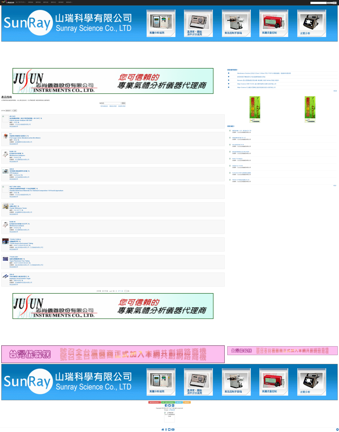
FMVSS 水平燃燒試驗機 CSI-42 (240, 180)
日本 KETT (17, 210)
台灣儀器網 (172, 410)
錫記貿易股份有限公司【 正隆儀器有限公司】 (29, 247)
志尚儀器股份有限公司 (22, 177)
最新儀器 (61, 2)
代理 (15, 122)
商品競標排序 (14, 126)
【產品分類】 (113, 106)
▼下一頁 (120, 291)
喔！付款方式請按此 (168, 402)
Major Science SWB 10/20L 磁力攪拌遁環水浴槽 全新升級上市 (256, 84)
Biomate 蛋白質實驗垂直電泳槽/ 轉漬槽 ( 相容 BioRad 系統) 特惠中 (258, 80)
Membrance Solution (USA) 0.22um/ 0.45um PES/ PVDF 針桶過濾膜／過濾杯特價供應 (264, 73)
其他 (15, 140)
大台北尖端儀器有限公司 (23, 124)
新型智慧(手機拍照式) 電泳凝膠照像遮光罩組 (251, 77)
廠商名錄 (45, 2)
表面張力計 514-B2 (237, 165)
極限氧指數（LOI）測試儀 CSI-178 (241, 130)
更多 (335, 91)
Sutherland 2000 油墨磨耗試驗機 (241, 173)
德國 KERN (17, 280)
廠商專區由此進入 (155, 402)
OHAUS (16, 157)
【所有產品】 (104, 106)
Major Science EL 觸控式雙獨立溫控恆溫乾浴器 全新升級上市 (256, 87)
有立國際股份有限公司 (22, 159)
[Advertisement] (54, 54)
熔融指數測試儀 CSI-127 (239, 137)
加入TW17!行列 (20, 2)
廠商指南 (38, 2)
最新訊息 (53, 2)
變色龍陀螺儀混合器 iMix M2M (240, 151)
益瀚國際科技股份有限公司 (23, 142)
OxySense (17, 175)
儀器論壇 (68, 2)
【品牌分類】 (122, 106)
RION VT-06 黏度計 (237, 158)
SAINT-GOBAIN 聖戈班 (21, 245)
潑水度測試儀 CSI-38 (238, 144)
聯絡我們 (186, 402)
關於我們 (179, 402)
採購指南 (30, 2)
